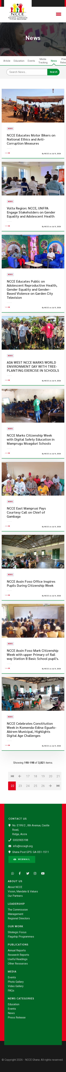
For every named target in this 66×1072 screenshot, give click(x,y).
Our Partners (15, 896)
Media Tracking (43, 61)
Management (15, 914)
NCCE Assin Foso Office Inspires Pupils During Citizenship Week (31, 583)
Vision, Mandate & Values (23, 891)
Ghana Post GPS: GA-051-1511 (30, 852)
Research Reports (18, 955)
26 (43, 786)
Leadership (16, 903)
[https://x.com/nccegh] (26, 873)
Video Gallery (16, 986)
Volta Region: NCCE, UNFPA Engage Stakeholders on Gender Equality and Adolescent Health (31, 212)
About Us (15, 881)
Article (6, 60)
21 (58, 776)
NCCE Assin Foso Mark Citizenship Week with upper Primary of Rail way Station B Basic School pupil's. (33, 654)
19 (43, 776)
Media (12, 971)
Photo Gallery (16, 982)
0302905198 (20, 840)
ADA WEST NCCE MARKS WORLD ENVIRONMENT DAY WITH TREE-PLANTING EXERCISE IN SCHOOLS (33, 366)
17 (27, 776)
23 (20, 786)
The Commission (18, 909)
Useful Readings (17, 959)
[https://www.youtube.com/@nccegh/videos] (41, 873)
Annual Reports (17, 950)
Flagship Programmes (21, 936)
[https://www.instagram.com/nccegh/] (34, 873)
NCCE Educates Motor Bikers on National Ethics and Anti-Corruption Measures (31, 139)
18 (35, 776)
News (54, 60)
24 (27, 786)
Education (19, 60)
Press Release (17, 1017)
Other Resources (18, 963)
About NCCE (15, 887)
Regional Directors (19, 918)
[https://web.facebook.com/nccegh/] (19, 873)
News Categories (21, 998)
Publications (18, 944)
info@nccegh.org (23, 846)
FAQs (11, 990)
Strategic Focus (17, 932)
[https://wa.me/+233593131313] (11, 873)
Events (31, 60)
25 (35, 786)
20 (50, 776)
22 (12, 786)
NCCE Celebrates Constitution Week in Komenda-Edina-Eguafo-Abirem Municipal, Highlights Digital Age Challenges (31, 729)
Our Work (15, 926)
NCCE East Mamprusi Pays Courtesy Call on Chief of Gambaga (26, 512)
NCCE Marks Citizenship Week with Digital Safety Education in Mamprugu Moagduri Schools (30, 439)
